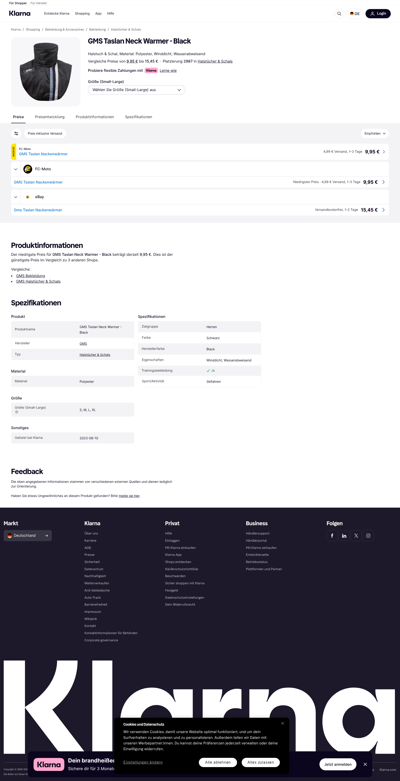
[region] (201, 746)
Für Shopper (18, 3)
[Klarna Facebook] (332, 535)
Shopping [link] (33, 30)
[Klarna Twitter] (356, 535)
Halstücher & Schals (215, 61)
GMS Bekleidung (30, 275)
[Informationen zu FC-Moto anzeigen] (15, 169)
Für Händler (39, 3)
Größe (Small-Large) (106, 81)
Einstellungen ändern (143, 762)
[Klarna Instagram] (368, 535)
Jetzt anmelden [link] (338, 764)
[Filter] (16, 133)
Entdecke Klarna (56, 14)
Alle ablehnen (218, 762)
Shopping (82, 14)
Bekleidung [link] (97, 30)
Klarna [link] (16, 30)
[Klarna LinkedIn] (344, 535)
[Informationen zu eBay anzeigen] (15, 197)
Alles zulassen (260, 762)
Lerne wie (168, 70)
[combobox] (136, 90)
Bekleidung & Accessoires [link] (64, 30)
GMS (83, 344)
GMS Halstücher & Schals (38, 281)
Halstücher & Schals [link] (126, 30)
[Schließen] (283, 723)
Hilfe (110, 14)
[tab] (18, 116)
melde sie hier (129, 496)
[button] (355, 14)
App (98, 14)
